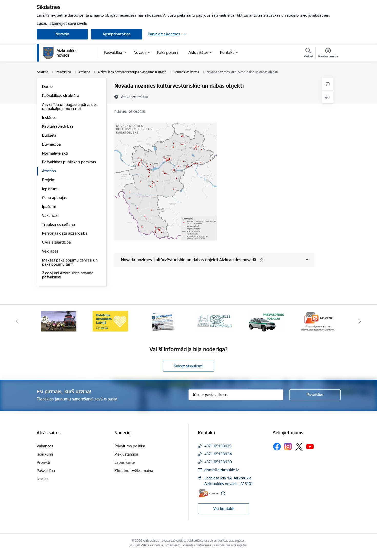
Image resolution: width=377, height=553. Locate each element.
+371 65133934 (218, 453)
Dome (47, 86)
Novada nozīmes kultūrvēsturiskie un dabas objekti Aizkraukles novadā (188, 259)
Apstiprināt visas (117, 34)
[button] (261, 259)
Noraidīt (62, 34)
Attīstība (49, 170)
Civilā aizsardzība (56, 242)
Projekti (48, 179)
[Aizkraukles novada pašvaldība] (60, 53)
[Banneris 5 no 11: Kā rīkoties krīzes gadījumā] (58, 320)
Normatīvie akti (55, 153)
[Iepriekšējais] (17, 321)
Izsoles (42, 478)
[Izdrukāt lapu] (327, 84)
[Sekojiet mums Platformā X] (299, 446)
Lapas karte (124, 462)
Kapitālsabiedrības (57, 126)
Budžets (49, 135)
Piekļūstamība (126, 454)
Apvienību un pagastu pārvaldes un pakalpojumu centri (69, 106)
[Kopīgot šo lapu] (327, 97)
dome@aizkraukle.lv (221, 469)
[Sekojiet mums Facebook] (277, 446)
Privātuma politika (129, 446)
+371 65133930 (218, 461)
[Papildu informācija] (223, 493)
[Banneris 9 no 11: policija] (266, 320)
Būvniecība (51, 144)
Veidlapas (50, 251)
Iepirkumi (50, 188)
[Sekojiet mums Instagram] (288, 446)
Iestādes (49, 117)
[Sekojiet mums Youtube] (310, 446)
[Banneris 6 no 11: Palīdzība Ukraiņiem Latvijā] (110, 320)
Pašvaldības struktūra (60, 95)
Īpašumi (49, 206)
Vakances (50, 215)
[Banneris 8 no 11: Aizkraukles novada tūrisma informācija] (214, 320)
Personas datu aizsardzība (64, 233)
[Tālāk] (360, 321)
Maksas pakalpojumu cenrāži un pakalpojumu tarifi (70, 262)
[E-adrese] (208, 493)
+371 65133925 (218, 446)
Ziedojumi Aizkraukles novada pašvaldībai (67, 274)
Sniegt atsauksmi (188, 366)
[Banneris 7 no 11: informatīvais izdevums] (163, 320)
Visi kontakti (223, 508)
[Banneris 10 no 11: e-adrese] (318, 320)
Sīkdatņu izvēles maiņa (133, 470)
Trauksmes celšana (58, 224)
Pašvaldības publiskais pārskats (69, 161)
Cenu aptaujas (54, 197)
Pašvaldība (46, 470)
